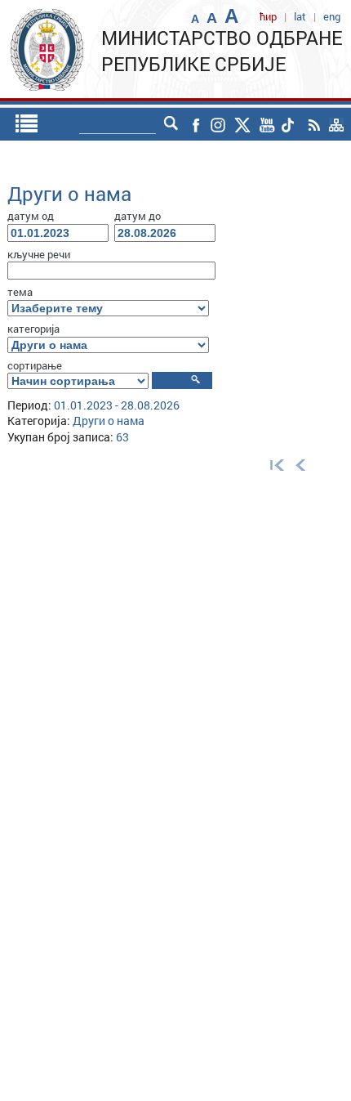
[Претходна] (301, 464)
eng (331, 16)
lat (300, 16)
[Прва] (273, 464)
